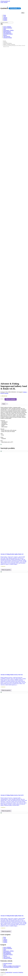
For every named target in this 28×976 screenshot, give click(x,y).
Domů (4, 40)
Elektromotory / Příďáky (8, 30)
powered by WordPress (18, 972)
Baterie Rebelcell (7, 31)
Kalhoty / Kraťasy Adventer (9, 44)
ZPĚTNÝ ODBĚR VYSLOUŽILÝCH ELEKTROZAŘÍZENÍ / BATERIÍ (12, 966)
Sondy (4, 29)
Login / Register (4, 2)
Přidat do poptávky (10, 399)
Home (4, 15)
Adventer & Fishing (7, 37)
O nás (4, 16)
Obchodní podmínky (7, 963)
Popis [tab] (3, 403)
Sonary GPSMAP (7, 26)
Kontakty (5, 20)
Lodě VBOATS (6, 36)
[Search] (2, 24)
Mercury (5, 35)
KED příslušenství (7, 32)
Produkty (5, 18)
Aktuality (5, 17)
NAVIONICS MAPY (8, 34)
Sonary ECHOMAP (7, 27)
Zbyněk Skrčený (8, 972)
